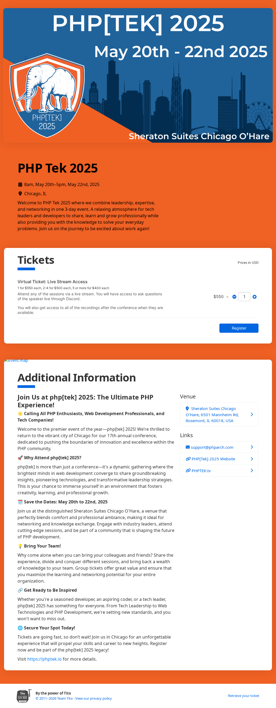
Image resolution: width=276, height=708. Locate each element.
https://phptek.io (44, 659)
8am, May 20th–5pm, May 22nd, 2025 (61, 184)
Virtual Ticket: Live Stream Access (53, 281)
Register (239, 328)
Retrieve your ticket (243, 695)
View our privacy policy (93, 698)
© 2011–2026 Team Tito (55, 698)
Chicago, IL (35, 194)
